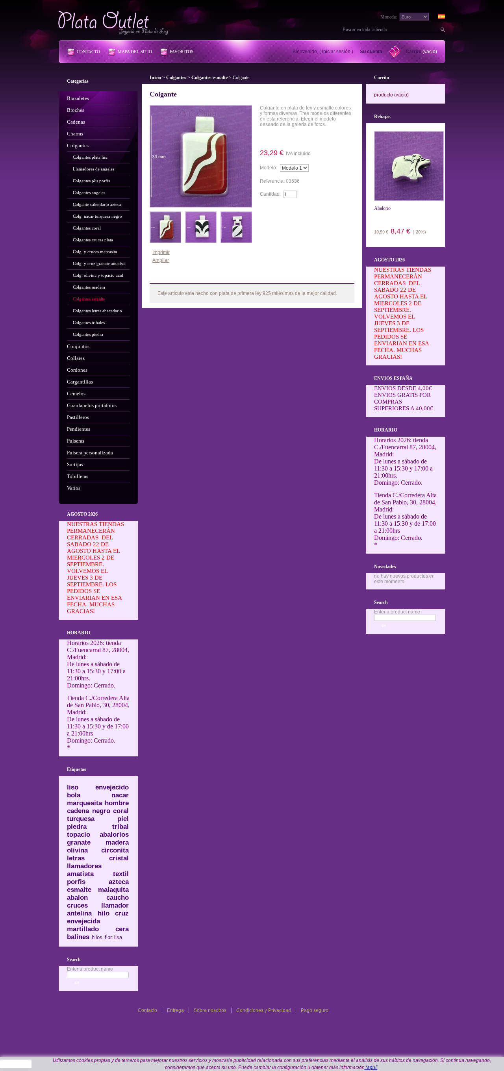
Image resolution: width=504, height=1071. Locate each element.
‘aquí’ (371, 1067)
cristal (119, 858)
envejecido (112, 787)
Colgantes (78, 145)
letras (76, 858)
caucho (117, 897)
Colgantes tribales (89, 322)
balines (78, 937)
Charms (75, 134)
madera (117, 842)
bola (73, 795)
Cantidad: (270, 194)
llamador (115, 905)
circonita (115, 850)
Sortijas (75, 464)
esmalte (79, 889)
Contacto (88, 51)
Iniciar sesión (336, 51)
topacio (78, 834)
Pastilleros (78, 417)
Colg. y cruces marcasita (95, 251)
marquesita (84, 803)
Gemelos (76, 394)
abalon (77, 897)
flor (108, 937)
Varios (73, 488)
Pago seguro (314, 1010)
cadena (78, 811)
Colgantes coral (87, 228)
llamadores (84, 866)
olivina (77, 850)
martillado (83, 929)
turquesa (80, 819)
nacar (120, 795)
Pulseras (75, 441)
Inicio (155, 77)
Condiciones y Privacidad (263, 1010)
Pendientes (78, 429)
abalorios (114, 834)
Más (169, 277)
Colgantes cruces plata (93, 239)
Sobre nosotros (210, 1010)
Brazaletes (78, 98)
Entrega (175, 1010)
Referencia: (273, 181)
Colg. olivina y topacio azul (98, 275)
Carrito (413, 51)
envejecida (83, 921)
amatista (80, 874)
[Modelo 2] (201, 214)
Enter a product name (90, 969)
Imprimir (161, 252)
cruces (77, 905)
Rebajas (382, 116)
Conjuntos (78, 346)
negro (101, 811)
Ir (442, 29)
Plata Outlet (113, 23)
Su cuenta (371, 51)
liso (72, 787)
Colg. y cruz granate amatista (99, 263)
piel (123, 819)
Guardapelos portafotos (92, 405)
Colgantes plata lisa (90, 157)
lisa (118, 937)
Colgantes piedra (88, 334)
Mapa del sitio (135, 51)
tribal (120, 826)
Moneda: (388, 17)
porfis (76, 882)
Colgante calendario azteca (97, 204)
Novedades (385, 566)
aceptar (16, 1064)
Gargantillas (80, 382)
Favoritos (181, 51)
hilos (97, 937)
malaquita (113, 889)
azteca (119, 882)
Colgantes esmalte (89, 298)
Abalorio (382, 208)
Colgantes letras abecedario (97, 310)
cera (122, 929)
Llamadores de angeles (93, 169)
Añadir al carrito (282, 209)
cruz (122, 913)
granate (79, 842)
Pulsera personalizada (90, 453)
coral (121, 811)
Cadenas (76, 122)
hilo (103, 913)
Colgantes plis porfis (91, 180)
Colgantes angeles (89, 192)
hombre (117, 803)
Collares (76, 358)
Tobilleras (77, 476)
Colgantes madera (89, 287)
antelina (79, 913)
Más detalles (282, 137)
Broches (75, 110)
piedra (77, 826)
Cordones (77, 370)
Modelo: (268, 167)
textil (121, 874)
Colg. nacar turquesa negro (97, 216)
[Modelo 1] (165, 214)
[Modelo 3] (236, 214)
